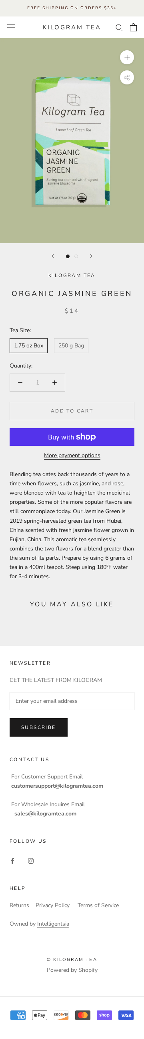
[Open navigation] (11, 28)
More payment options (72, 455)
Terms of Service (98, 905)
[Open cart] (133, 27)
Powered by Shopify (72, 970)
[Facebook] (12, 860)
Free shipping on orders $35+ (72, 8)
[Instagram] (31, 860)
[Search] (119, 27)
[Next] (91, 256)
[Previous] (53, 256)
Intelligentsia (53, 924)
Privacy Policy (53, 905)
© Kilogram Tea (72, 960)
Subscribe (38, 727)
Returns (19, 905)
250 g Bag (71, 345)
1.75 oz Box (28, 345)
